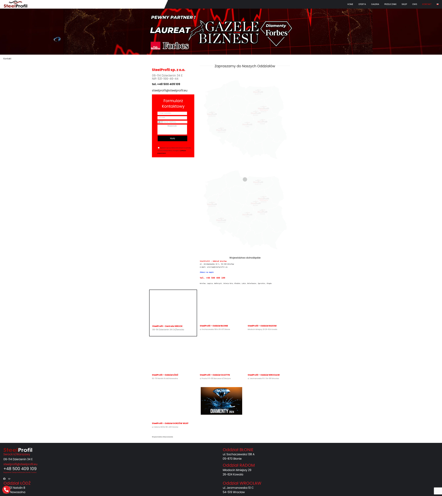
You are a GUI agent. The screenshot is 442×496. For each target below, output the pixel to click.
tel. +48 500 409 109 (166, 84)
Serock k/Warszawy (16, 454)
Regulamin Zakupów (11, 472)
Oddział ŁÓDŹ (17, 483)
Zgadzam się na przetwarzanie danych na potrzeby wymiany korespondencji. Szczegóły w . (174, 150)
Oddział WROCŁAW (242, 483)
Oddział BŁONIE (238, 450)
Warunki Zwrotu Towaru (27, 472)
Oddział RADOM (239, 465)
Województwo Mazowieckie (162, 437)
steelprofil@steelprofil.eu (169, 90)
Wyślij (172, 138)
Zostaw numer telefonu (6, 489)
